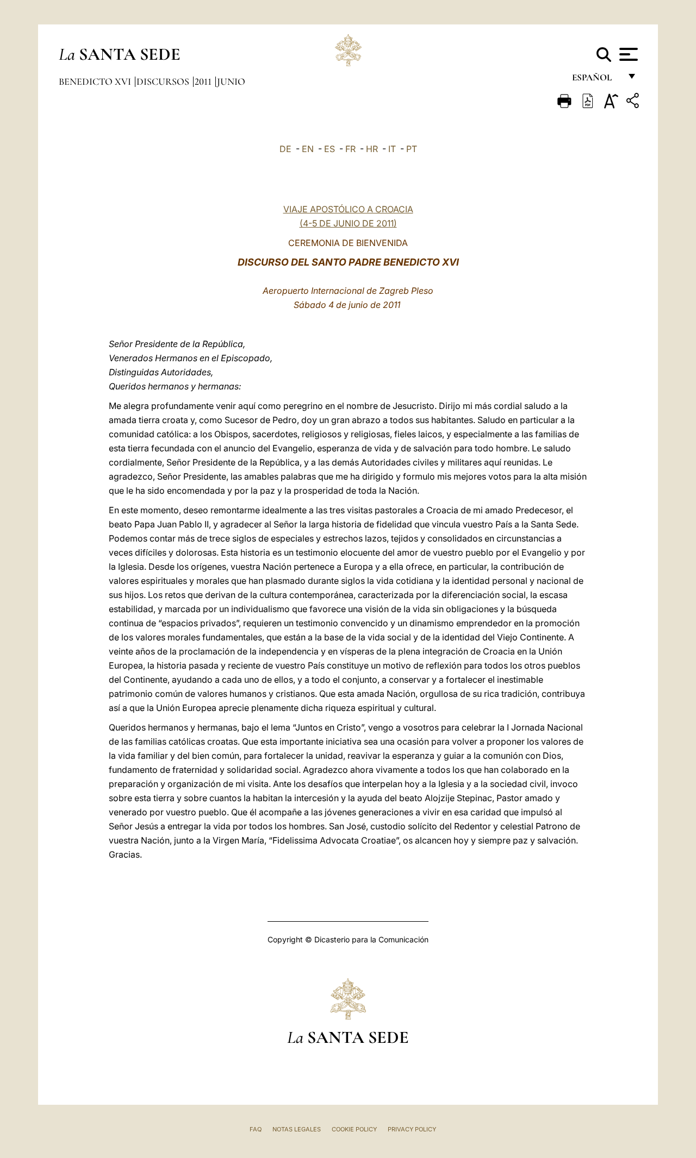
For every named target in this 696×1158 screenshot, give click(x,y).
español (596, 80)
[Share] (634, 102)
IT (392, 148)
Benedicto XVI (96, 81)
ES (329, 148)
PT (411, 148)
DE (285, 148)
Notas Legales (296, 1129)
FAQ (256, 1129)
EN (308, 148)
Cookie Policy (354, 1129)
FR (350, 148)
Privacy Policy (412, 1129)
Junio (231, 81)
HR (372, 148)
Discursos (163, 81)
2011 (204, 81)
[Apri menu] (627, 54)
